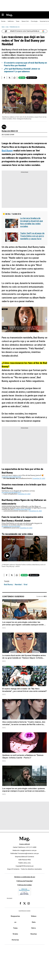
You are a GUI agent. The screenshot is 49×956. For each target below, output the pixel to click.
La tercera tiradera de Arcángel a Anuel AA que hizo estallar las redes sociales (31, 222)
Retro (33, 928)
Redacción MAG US (10, 131)
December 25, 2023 (38, 478)
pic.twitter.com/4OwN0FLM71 (11, 492)
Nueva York (25, 21)
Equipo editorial (24, 844)
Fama (15, 928)
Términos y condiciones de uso (24, 877)
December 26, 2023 (35, 511)
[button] (7, 555)
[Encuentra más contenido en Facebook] (4, 77)
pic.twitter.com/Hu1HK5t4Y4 (11, 526)
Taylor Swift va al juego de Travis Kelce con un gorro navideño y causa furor (32, 236)
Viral (25, 584)
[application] (24, 548)
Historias (15, 940)
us (15, 922)
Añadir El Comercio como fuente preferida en (24, 31)
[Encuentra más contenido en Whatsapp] (14, 77)
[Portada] (24, 842)
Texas (17, 21)
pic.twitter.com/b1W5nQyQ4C (11, 477)
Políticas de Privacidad (24, 881)
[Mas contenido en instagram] (29, 903)
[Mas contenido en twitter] (24, 903)
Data (33, 922)
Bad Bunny (8, 584)
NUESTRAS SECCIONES (24, 911)
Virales (15, 934)
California (11, 21)
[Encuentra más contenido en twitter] (9, 77)
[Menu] (4, 15)
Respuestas (15, 916)
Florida (3, 21)
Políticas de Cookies (24, 885)
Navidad (18, 584)
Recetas (34, 934)
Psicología (34, 21)
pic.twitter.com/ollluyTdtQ (22, 509)
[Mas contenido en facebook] (20, 903)
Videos (33, 916)
